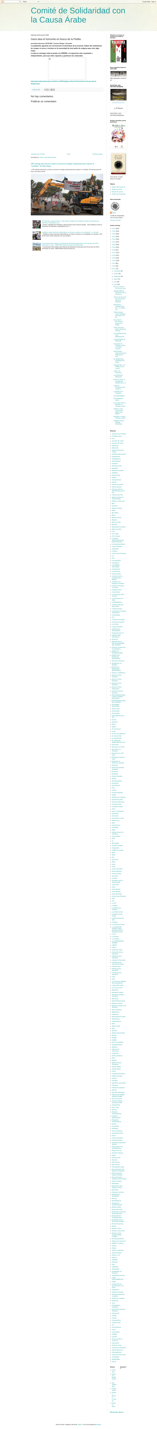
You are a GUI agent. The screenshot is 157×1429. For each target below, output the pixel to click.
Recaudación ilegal (118, 1167)
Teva (113, 1303)
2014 (114, 260)
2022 (114, 239)
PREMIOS (115, 1128)
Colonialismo (116, 569)
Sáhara (114, 1248)
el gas (114, 731)
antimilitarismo (116, 459)
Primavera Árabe (117, 1140)
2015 (114, 258)
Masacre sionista (117, 1003)
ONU (113, 1058)
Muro (113, 1028)
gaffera (80, 1424)
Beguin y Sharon (117, 508)
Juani (113, 887)
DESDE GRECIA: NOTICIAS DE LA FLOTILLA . (120, 292)
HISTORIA (115, 827)
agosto (116, 279)
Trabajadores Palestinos (116, 1306)
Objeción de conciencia (115, 1050)
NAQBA (114, 1040)
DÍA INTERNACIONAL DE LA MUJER (119, 701)
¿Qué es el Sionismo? (118, 371)
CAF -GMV (115, 534)
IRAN (113, 855)
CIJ (113, 556)
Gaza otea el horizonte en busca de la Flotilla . (118, 322)
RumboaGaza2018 (118, 1239)
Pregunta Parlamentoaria (116, 1112)
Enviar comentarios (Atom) (48, 157)
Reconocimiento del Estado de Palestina (118, 1170)
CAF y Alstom (116, 536)
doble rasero (116, 709)
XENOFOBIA (116, 1359)
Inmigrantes (115, 848)
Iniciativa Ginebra (117, 845)
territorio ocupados (118, 1292)
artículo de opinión (117, 484)
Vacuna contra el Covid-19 (117, 1339)
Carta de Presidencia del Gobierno (119, 387)
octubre (116, 273)
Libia (113, 977)
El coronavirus (116, 729)
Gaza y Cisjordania (118, 811)
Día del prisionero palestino (117, 691)
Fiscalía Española (117, 792)
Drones (114, 720)
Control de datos (117, 609)
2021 (114, 242)
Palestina (115, 1081)
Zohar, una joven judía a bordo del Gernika (120, 329)
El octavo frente (116, 736)
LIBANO (114, 945)
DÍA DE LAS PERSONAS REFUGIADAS (116, 668)
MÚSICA (114, 1030)
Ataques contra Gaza (118, 501)
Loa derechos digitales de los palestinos (119, 982)
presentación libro (117, 1133)
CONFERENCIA (117, 602)
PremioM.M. (115, 1126)
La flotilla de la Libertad (116, 908)
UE (113, 1325)
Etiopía (114, 778)
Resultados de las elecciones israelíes (118, 1220)
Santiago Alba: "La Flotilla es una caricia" (119, 366)
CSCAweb (114, 1370)
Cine (113, 558)
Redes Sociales (117, 1181)
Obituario (115, 1047)
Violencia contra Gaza (119, 1354)
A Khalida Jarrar (117, 436)
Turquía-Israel (116, 1322)
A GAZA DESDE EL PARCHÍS (120, 340)
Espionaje (115, 774)
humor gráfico (116, 836)
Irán (113, 857)
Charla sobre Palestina (119, 553)
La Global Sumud (117, 912)
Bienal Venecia (116, 517)
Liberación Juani (117, 950)
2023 (114, 236)
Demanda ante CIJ (118, 633)
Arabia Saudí (116, 475)
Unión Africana (116, 1327)
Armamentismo (116, 480)
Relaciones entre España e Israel (117, 1186)
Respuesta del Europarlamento (117, 1216)
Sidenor (114, 1257)
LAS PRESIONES (119, 396)
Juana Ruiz (115, 884)
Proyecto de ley (116, 1150)
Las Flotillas (115, 939)
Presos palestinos (117, 1138)
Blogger (98, 1424)
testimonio (115, 1300)
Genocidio (115, 816)
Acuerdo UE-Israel (117, 443)
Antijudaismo (116, 456)
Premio (114, 1124)
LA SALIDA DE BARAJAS (118, 376)
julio (115, 282)
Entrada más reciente (38, 154)
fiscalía (114, 790)
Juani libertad (116, 889)
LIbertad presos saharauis (117, 957)
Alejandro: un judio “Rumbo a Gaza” (120, 417)
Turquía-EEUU (116, 1320)
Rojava (114, 1226)
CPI (113, 617)
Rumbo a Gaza (116, 1228)
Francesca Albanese (118, 802)
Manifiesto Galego (117, 992)
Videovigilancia (116, 1352)
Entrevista (115, 765)
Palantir (114, 1078)
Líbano (114, 947)
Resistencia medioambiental (117, 1204)
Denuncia (115, 639)
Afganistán (115, 448)
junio (115, 284)
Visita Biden (115, 1357)
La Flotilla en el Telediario (118, 392)
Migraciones (116, 1012)
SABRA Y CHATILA (118, 1243)
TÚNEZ (114, 1315)
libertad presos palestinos (116, 969)
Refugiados (115, 1183)
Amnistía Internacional (119, 454)
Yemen (114, 1361)
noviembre (117, 271)
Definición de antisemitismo (116, 629)
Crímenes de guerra (118, 622)
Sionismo (115, 1262)
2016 (114, 255)
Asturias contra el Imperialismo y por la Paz (118, 490)
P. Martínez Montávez (118, 1074)
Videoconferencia (117, 1350)
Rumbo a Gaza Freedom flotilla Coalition (116, 1234)
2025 (114, 231)
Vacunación (115, 1343)
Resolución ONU (117, 1209)
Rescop (114, 1198)
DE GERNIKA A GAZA (118, 399)
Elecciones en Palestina (116, 750)
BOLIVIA (114, 524)
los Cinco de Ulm (117, 988)
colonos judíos (116, 574)
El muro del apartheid (118, 733)
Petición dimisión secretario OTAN (117, 1101)
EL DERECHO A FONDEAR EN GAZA (119, 360)
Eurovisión (115, 783)
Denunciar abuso (117, 1412)
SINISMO (115, 1260)
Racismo (114, 1160)
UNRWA (114, 1334)
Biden (114, 515)
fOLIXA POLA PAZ (117, 799)
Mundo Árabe (116, 1026)
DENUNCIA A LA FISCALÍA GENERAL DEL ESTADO (118, 643)
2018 (114, 250)
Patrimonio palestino (118, 1087)
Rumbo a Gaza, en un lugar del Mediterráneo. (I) (120, 381)
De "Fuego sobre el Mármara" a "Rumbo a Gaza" (120, 404)
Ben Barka (115, 513)
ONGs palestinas (117, 1056)
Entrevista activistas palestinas (118, 768)
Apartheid (115, 468)
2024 (114, 234)
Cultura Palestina (117, 627)
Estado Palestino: (117, 776)
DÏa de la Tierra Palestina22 (116, 687)
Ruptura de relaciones (119, 1241)
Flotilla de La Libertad (118, 797)
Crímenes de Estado (118, 619)
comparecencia (116, 590)
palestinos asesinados (119, 1083)
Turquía (114, 1318)
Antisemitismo (116, 461)
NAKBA (114, 1037)
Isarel (113, 864)
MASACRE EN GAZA (118, 1001)
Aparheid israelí (117, 466)
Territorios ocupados (118, 1298)
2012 (114, 266)
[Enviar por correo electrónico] (45, 90)
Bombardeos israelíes (119, 527)
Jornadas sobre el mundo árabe (117, 881)
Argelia (114, 477)
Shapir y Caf (116, 1255)
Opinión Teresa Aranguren (116, 1063)
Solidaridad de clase (118, 1275)
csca (114, 213)
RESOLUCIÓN (116, 1207)
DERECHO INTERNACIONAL (117, 652)
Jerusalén (115, 876)
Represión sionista (118, 1192)
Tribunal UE (115, 1313)
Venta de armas (117, 1345)
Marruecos (115, 999)
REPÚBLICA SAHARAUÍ (116, 1195)
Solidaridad (115, 1269)
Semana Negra (116, 1253)
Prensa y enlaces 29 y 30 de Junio (120, 287)
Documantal (115, 711)
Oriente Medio (116, 1069)
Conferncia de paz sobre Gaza (117, 605)
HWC (113, 838)
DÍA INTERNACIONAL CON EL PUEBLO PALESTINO (119, 696)
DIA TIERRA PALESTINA (115, 705)
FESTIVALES (116, 785)
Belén (114, 510)
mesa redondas (117, 1010)
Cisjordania (115, 563)
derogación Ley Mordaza (117, 664)
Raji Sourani (116, 1164)
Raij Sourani (116, 1162)
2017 (114, 252)
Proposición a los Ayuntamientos (117, 1147)
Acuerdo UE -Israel (118, 441)
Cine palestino (116, 560)
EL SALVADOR (116, 738)
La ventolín (115, 936)
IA (112, 841)
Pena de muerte (117, 1098)
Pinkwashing (116, 1105)
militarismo (115, 1014)
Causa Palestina (117, 546)
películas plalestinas (118, 1092)
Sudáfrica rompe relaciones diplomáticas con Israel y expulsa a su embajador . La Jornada (70, 232)
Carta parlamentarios (118, 544)
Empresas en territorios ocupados (118, 762)
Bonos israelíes (116, 529)
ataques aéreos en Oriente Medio (118, 498)
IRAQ (113, 862)
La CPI (114, 903)
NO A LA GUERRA (117, 1042)
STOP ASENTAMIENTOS (117, 1278)
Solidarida (115, 1267)
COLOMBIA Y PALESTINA (116, 566)
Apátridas (115, 473)
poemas (114, 1109)
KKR (113, 898)
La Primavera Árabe (118, 924)
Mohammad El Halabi (118, 1017)
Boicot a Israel (116, 522)
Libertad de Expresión (119, 960)
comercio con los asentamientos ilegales (117, 577)
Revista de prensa (117, 192)
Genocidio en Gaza (118, 818)
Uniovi (114, 1329)
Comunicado (116, 592)
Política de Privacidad (118, 194)
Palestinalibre (114, 1389)
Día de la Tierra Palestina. (116, 684)
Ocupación (115, 1053)
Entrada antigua (98, 154)
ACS (113, 438)
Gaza (113, 809)
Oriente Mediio (116, 1067)
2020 (114, 244)
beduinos (115, 506)
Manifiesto (115, 990)
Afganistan (115, 445)
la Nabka (114, 922)
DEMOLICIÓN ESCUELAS (116, 636)
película (114, 1090)
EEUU (114, 724)
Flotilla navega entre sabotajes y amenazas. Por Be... (120, 314)
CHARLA (115, 551)
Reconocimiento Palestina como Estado (119, 1178)
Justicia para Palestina (119, 896)
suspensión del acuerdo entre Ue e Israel (118, 1285)
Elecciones (115, 744)
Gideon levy (115, 820)
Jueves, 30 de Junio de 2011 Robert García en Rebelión (120, 299)
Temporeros (115, 1289)
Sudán (114, 1282)
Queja (114, 1155)
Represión (115, 1190)
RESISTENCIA (116, 1201)
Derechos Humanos (118, 661)
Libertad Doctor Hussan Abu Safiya (118, 963)
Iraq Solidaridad (114, 1384)
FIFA (113, 788)
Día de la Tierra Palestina (116, 676)
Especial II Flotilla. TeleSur (114, 1377)
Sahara (114, 1246)
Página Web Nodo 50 (118, 187)
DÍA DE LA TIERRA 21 (119, 673)
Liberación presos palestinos (117, 953)
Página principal (117, 189)
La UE (114, 934)
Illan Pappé (115, 843)
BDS (113, 503)
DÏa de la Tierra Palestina (116, 680)
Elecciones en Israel (118, 747)
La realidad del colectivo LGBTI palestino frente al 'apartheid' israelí (117, 929)
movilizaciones (116, 1021)
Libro (113, 979)
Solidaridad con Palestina (117, 1272)
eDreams (115, 722)
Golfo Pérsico (116, 825)
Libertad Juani (116, 966)
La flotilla (114, 905)
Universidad (115, 1332)
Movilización (116, 1019)
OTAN (114, 1071)
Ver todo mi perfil (115, 220)
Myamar (114, 1035)
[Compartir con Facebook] (52, 90)
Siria (113, 1264)
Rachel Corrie (116, 1157)
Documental (115, 713)
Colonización (116, 571)
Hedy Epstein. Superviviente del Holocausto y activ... (120, 354)
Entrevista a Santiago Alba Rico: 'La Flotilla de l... (119, 307)
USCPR (114, 1337)
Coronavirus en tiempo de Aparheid (119, 611)
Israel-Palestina (117, 871)
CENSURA (115, 549)
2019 (114, 247)
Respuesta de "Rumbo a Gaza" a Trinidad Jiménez (120, 346)
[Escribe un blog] (47, 90)
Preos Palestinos (117, 1131)
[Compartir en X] (49, 90)
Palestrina (115, 1085)
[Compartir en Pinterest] (54, 90)
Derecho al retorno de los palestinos (119, 648)
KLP (113, 901)
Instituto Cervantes (117, 850)
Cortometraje (116, 615)
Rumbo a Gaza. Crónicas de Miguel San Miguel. (118, 411)
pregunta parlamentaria (116, 1116)
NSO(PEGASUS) (117, 1045)
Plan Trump (115, 1107)
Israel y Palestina (117, 869)
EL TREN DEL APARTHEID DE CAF (118, 741)
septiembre (117, 276)
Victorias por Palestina (119, 1348)
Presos (114, 1135)
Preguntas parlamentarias (116, 1120)
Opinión (114, 1060)
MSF (113, 1023)
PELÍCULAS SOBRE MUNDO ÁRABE (118, 1095)
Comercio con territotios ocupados (118, 582)
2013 (114, 263)
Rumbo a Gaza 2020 (118, 1231)
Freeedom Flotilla (117, 806)
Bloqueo (114, 520)
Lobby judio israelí (117, 985)
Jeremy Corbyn (116, 873)
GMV (113, 823)
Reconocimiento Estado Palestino (117, 1174)
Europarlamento (117, 781)
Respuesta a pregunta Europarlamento (119, 1212)
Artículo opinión (117, 487)
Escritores (115, 771)
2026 (114, 228)
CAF (113, 531)
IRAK (113, 852)
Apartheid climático (118, 470)
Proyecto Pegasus (117, 1153)
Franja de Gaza (116, 804)
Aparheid (115, 463)
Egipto (114, 726)
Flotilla (114, 795)
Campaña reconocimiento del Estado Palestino (118, 540)
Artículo (114, 482)
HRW (113, 830)
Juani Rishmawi (117, 894)
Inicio (68, 154)
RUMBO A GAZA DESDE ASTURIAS (119, 422)
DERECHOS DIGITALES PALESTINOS (116, 656)
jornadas (114, 878)
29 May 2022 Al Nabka (119, 434)
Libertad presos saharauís (117, 973)
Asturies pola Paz (117, 495)
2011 (114, 269)
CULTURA (115, 624)
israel (113, 866)
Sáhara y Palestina (118, 1250)
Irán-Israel (115, 859)
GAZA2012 (115, 813)
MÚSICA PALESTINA (118, 1033)
